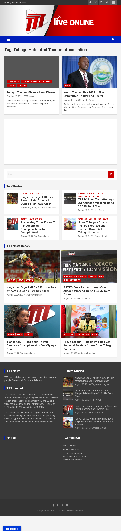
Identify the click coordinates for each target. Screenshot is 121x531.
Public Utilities (91, 196)
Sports (39, 194)
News (48, 82)
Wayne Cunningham (47, 207)
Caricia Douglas (102, 236)
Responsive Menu (113, 2)
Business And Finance (88, 194)
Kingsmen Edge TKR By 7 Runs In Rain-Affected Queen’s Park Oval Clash (37, 200)
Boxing (24, 219)
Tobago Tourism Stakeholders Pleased (32, 92)
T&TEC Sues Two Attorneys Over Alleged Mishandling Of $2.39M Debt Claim (96, 203)
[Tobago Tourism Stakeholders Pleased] (32, 71)
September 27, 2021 (73, 100)
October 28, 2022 (15, 96)
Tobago (11, 85)
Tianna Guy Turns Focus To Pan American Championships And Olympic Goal (38, 227)
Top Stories (14, 186)
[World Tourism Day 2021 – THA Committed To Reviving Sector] (89, 71)
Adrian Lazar (44, 236)
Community (13, 82)
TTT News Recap (18, 246)
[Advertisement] (60, 141)
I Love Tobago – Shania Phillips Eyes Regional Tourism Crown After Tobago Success (93, 227)
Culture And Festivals (32, 82)
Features (82, 219)
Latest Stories (74, 371)
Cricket (24, 194)
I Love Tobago (95, 219)
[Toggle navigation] (8, 39)
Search (111, 174)
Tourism (22, 85)
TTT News (29, 96)
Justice (104, 194)
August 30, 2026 (28, 207)
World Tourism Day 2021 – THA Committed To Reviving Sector (84, 94)
